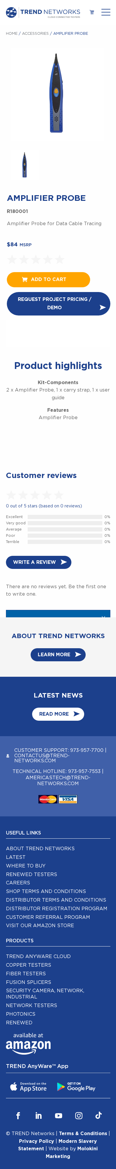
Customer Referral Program (48, 917)
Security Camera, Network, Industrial (45, 993)
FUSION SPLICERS (28, 982)
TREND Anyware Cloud (38, 956)
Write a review (34, 562)
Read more (54, 714)
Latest (16, 857)
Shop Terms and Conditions (46, 891)
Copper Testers (28, 965)
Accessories (35, 34)
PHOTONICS (20, 1014)
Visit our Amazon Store (40, 925)
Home (12, 34)
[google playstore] (77, 1086)
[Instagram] (78, 1116)
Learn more (54, 654)
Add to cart (48, 279)
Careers (18, 883)
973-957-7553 (84, 771)
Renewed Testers (31, 874)
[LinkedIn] (38, 1116)
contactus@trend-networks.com (42, 758)
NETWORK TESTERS (31, 1005)
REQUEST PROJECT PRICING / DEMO (54, 303)
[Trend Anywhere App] (29, 1086)
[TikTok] (98, 1116)
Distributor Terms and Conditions (56, 900)
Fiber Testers (26, 973)
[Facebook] (18, 1116)
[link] (92, 12)
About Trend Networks (40, 848)
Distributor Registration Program (56, 908)
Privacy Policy (36, 1141)
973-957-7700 (87, 750)
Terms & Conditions (83, 1133)
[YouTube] (58, 1116)
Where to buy (26, 866)
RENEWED (19, 1022)
